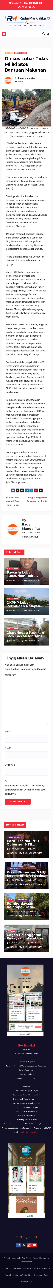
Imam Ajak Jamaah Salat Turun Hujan (13, 501)
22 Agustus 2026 (17, 880)
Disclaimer (27, 1268)
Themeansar (26, 1262)
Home (5, 1268)
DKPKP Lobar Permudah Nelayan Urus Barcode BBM (23, 606)
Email (8, 748)
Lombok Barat (20, 53)
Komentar (10, 675)
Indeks (37, 1268)
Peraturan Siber (41, 1275)
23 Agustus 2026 (17, 849)
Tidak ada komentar (32, 853)
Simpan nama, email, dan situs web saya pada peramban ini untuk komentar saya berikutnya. (25, 790)
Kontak (8, 1275)
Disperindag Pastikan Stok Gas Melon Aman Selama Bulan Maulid (26, 636)
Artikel (10, 900)
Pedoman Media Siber (22, 1275)
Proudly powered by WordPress (18, 1258)
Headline (9, 53)
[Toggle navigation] (24, 34)
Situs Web (10, 765)
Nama (8, 732)
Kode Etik (46, 1268)
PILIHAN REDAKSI (14, 837)
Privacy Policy (26, 1282)
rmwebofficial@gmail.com (29, 1132)
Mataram (11, 931)
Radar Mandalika (26, 78)
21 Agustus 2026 (17, 912)
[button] (43, 34)
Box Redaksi (26, 1045)
